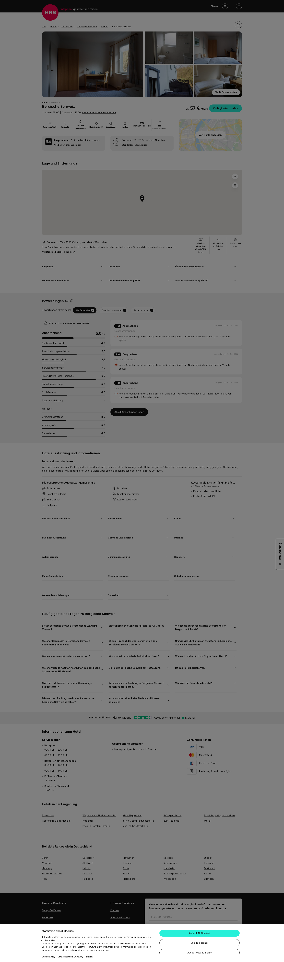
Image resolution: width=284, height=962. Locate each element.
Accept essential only (199, 952)
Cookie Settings (199, 942)
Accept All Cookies (199, 933)
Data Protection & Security (70, 956)
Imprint (89, 956)
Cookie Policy (48, 956)
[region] (142, 943)
